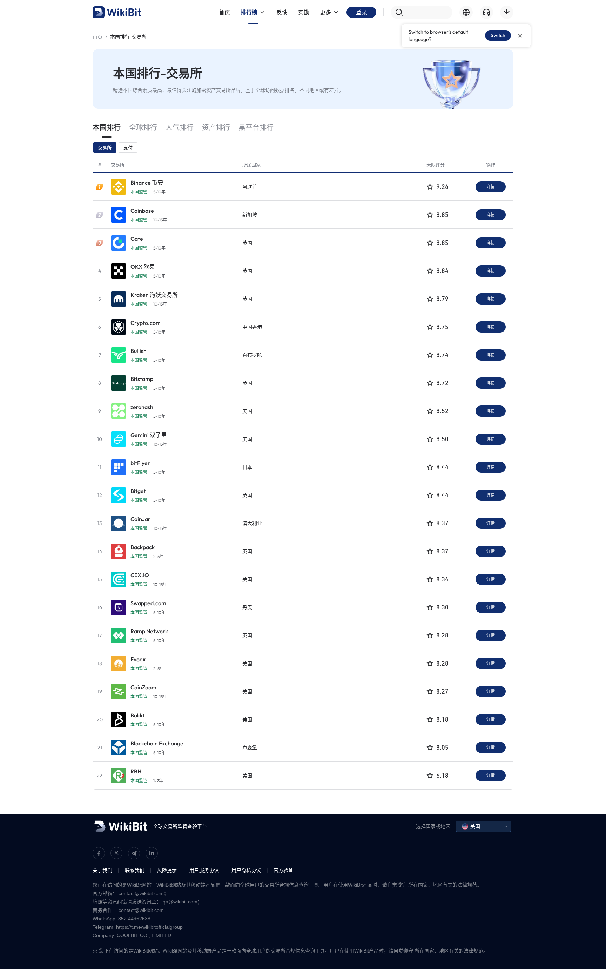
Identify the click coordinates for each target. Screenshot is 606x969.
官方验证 (283, 870)
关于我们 (102, 870)
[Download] (506, 12)
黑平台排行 (256, 127)
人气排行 (180, 127)
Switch (498, 35)
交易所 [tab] (105, 147)
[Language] (466, 12)
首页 (97, 37)
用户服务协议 (204, 870)
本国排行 (107, 127)
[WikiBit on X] (116, 853)
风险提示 (167, 870)
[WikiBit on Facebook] (99, 853)
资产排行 (216, 127)
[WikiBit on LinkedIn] (152, 853)
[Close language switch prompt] (520, 35)
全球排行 (143, 127)
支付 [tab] (128, 147)
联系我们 (134, 870)
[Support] (486, 12)
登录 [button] (361, 12)
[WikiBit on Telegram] (134, 853)
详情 (490, 186)
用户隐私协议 (246, 870)
